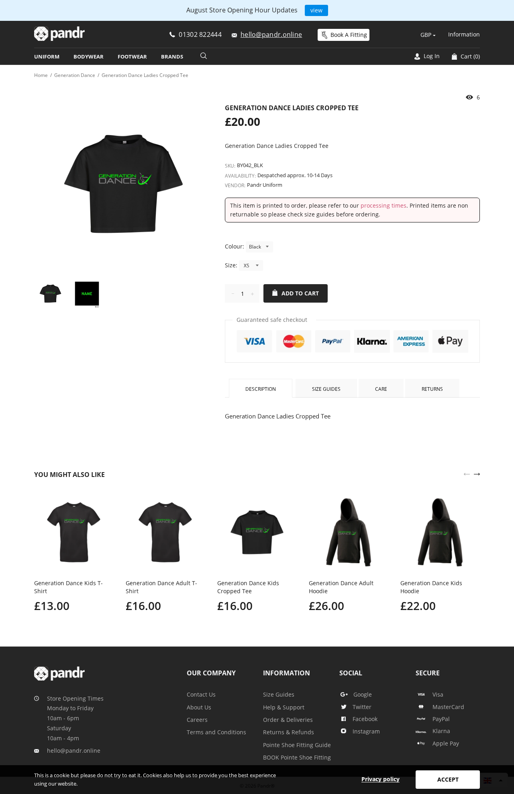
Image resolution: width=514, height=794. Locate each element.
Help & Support (283, 707)
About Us (199, 707)
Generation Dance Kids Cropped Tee (248, 587)
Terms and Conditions (216, 732)
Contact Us (201, 694)
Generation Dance (74, 75)
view (316, 10)
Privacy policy (380, 779)
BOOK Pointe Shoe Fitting (297, 757)
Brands (172, 56)
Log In (431, 56)
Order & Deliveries (288, 719)
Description (260, 389)
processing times (383, 205)
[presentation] (467, 473)
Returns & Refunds (288, 732)
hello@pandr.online (73, 750)
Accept (448, 779)
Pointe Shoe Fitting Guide (297, 745)
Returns (432, 389)
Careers (197, 719)
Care (381, 389)
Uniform (46, 56)
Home (41, 75)
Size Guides (326, 389)
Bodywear (88, 56)
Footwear (132, 56)
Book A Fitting (348, 34)
